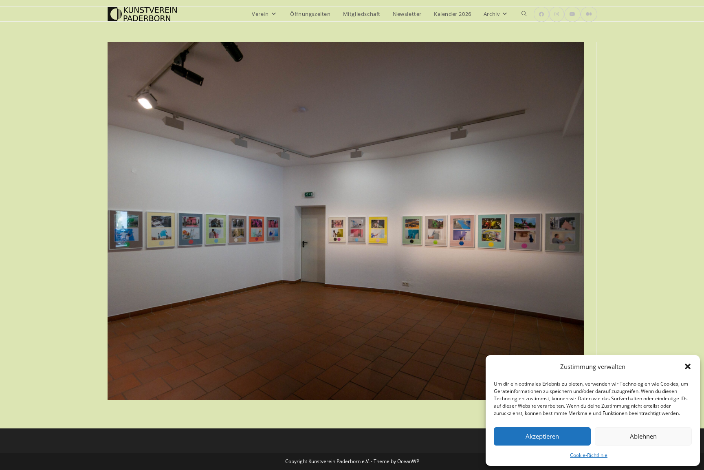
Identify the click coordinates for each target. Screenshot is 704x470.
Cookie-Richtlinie (588, 455)
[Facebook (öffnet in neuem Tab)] (541, 14)
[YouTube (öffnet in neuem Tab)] (572, 14)
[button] (688, 366)
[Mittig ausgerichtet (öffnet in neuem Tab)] (589, 14)
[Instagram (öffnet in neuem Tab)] (556, 14)
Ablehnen (643, 436)
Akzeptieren (542, 436)
